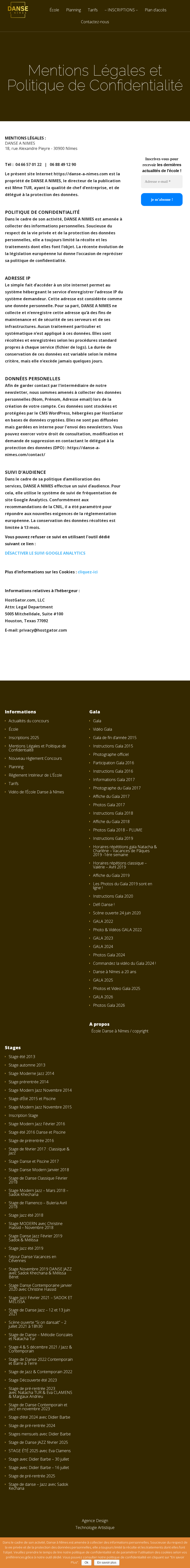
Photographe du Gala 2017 (117, 788)
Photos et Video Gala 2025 (116, 988)
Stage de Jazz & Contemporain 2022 (40, 1371)
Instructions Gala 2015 (113, 746)
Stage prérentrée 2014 (28, 1082)
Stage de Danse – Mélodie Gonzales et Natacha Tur (41, 1336)
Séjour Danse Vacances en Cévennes (32, 1258)
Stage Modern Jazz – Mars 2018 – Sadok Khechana (38, 1192)
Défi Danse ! (104, 904)
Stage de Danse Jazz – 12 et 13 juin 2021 (39, 1312)
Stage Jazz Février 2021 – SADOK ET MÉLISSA (40, 1299)
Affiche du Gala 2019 (111, 875)
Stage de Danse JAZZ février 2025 (38, 1442)
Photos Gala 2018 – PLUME (117, 830)
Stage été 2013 (22, 1056)
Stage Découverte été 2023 (33, 1380)
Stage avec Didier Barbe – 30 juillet (39, 1459)
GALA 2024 (103, 946)
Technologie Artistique (95, 1527)
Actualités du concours (29, 721)
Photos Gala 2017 (109, 804)
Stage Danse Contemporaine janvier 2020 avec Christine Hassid (40, 1287)
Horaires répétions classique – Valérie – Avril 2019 (120, 865)
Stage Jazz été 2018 (26, 1215)
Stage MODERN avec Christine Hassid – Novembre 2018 (36, 1225)
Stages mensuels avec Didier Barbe (40, 1434)
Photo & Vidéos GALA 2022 (117, 929)
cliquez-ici (88, 572)
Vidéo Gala (102, 729)
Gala (97, 721)
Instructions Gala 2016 (113, 771)
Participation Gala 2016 (113, 762)
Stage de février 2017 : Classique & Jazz (39, 1151)
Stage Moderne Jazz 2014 (31, 1073)
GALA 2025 (103, 980)
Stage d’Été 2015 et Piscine (32, 1098)
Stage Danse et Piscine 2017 (34, 1161)
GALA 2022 (103, 921)
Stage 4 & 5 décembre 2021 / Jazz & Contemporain (40, 1349)
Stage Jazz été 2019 (26, 1248)
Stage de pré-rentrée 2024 (32, 1425)
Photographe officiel (111, 754)
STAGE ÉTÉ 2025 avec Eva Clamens (40, 1450)
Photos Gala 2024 (109, 955)
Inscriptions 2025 (24, 737)
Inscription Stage (23, 1115)
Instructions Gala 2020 (113, 896)
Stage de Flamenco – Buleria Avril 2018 (38, 1204)
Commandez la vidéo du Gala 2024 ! (124, 963)
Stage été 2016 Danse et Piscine (37, 1132)
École (54, 10)
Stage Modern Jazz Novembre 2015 (40, 1107)
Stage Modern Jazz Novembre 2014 (40, 1090)
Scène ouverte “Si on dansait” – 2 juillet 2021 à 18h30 (37, 1324)
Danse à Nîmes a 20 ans (114, 971)
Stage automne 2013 (27, 1065)
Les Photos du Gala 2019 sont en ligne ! (122, 885)
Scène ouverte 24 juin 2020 (117, 913)
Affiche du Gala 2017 (111, 796)
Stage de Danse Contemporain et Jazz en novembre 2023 (38, 1406)
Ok (86, 1562)
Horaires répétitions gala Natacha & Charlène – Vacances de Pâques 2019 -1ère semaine (125, 850)
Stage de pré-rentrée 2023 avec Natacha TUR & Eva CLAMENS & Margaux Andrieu (40, 1392)
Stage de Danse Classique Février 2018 (38, 1180)
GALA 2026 (103, 997)
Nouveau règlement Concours (35, 758)
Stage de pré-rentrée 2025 (32, 1476)
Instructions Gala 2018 (113, 813)
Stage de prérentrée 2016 (31, 1140)
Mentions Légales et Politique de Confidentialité (37, 748)
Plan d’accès (155, 10)
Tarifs (93, 10)
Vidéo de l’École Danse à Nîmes (36, 792)
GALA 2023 (103, 938)
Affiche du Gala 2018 (111, 821)
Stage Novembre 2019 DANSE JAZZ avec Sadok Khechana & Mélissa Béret (40, 1273)
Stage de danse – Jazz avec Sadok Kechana (38, 1486)
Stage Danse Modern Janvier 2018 (39, 1169)
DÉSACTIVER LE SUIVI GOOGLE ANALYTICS (45, 553)
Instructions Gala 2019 (113, 838)
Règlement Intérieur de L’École (35, 775)
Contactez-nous (95, 22)
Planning (73, 10)
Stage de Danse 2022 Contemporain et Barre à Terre (41, 1361)
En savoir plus (106, 1562)
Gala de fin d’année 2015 (115, 737)
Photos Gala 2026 (109, 1005)
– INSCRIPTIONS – (121, 10)
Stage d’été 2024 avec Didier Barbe (39, 1417)
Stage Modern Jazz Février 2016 (37, 1123)
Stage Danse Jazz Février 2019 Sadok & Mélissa (35, 1238)
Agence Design (95, 1520)
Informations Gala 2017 (114, 779)
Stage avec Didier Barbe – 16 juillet (39, 1467)
